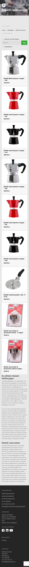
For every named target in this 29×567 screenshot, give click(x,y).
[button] (26, 5)
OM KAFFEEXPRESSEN (8, 496)
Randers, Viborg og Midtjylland (9, 523)
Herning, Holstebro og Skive (8, 519)
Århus (3, 521)
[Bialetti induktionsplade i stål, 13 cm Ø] (14, 279)
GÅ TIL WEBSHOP (6, 501)
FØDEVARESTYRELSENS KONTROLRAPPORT (13, 506)
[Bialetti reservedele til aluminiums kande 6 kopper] (14, 351)
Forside (3, 30)
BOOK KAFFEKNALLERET (8, 499)
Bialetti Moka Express (21, 30)
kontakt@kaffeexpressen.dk (8, 562)
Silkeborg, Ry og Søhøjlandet (9, 517)
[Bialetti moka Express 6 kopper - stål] (14, 171)
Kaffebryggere (10, 30)
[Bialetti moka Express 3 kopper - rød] (14, 99)
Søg (24, 43)
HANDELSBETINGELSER (8, 493)
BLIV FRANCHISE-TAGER (8, 504)
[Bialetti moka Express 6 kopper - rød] (14, 207)
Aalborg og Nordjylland (7, 515)
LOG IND (4, 540)
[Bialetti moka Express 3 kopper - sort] (14, 135)
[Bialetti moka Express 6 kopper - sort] (14, 243)
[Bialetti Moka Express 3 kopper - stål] (14, 62)
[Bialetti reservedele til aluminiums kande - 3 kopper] (14, 315)
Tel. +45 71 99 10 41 (7, 560)
